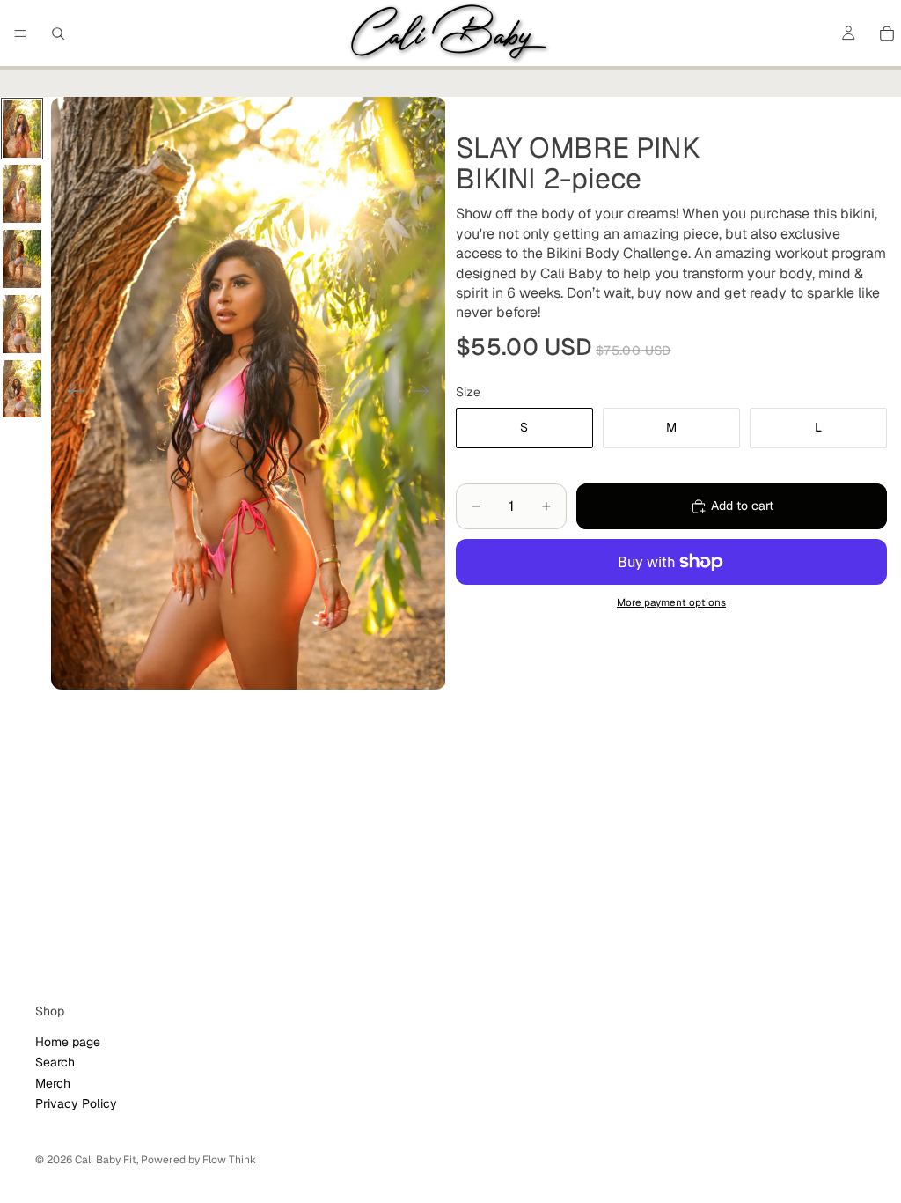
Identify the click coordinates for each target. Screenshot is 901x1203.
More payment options (671, 602)
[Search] (58, 33)
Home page (67, 1042)
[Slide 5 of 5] (22, 389)
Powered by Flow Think (198, 1160)
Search (55, 1062)
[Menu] (20, 33)
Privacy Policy (76, 1103)
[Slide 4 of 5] (22, 324)
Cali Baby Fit (105, 1160)
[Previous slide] (71, 392)
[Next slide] (425, 392)
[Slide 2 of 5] (22, 194)
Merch (52, 1082)
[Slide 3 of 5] (22, 259)
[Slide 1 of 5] (22, 129)
